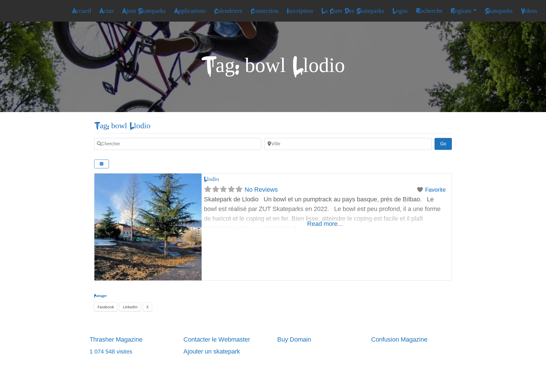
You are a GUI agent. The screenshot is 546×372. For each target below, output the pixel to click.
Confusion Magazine (399, 339)
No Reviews (261, 189)
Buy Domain (294, 339)
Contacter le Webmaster (216, 339)
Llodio (211, 179)
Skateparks (499, 11)
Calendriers (228, 11)
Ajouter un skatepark (211, 351)
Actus (106, 11)
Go (446, 143)
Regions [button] (461, 11)
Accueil (81, 11)
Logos (400, 11)
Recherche (429, 11)
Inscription (300, 11)
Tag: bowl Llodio (122, 126)
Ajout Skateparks (144, 11)
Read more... (325, 223)
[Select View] (101, 164)
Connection (265, 11)
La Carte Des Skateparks (352, 11)
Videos (529, 11)
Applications (190, 11)
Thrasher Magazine (116, 339)
